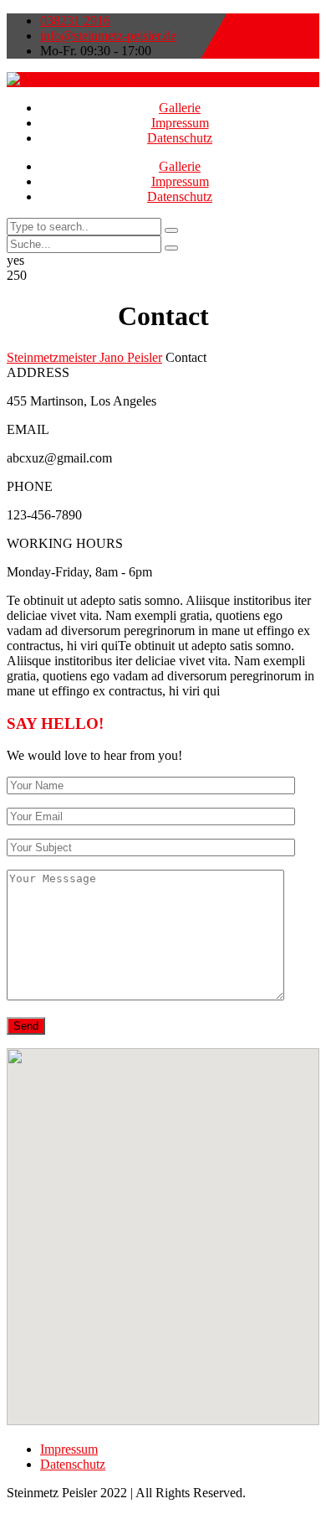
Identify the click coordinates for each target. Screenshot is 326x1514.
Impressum (180, 123)
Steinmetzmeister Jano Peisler (84, 357)
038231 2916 (75, 20)
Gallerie (180, 108)
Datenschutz (179, 138)
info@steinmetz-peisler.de (108, 35)
